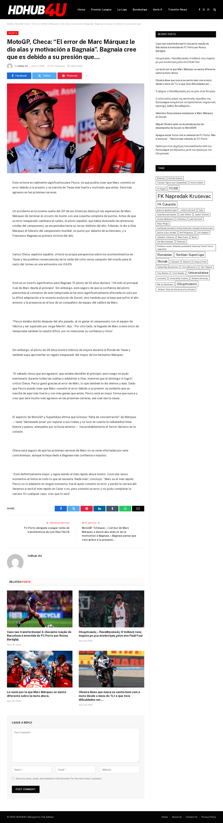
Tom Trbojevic (206, 267)
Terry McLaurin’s (189, 267)
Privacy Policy (208, 817)
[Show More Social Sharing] (86, 75)
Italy (201, 210)
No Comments (58, 66)
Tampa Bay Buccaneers (167, 267)
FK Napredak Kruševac (184, 196)
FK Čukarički (166, 204)
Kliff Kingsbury (186, 233)
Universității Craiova (179, 278)
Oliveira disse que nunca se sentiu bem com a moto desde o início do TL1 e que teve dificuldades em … (109, 695)
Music (194, 237)
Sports (12, 33)
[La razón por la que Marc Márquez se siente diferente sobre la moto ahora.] (39, 669)
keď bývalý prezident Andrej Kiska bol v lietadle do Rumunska (185, 228)
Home (81, 9)
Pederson (181, 242)
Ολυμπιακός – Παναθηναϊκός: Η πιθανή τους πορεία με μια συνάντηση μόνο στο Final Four (111, 633)
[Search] (214, 10)
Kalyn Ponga (163, 224)
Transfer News (177, 9)
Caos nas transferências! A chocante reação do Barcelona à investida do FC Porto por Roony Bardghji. (39, 635)
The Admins (47, 817)
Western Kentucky (199, 278)
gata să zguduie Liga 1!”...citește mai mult (176, 210)
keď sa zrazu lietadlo (166, 233)
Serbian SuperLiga (190, 255)
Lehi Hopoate (203, 233)
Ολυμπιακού (187, 284)
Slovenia (187, 262)
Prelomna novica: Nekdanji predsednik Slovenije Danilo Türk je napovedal (185, 247)
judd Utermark (195, 219)
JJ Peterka (181, 219)
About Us (177, 817)
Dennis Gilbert (196, 183)
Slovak (162, 261)
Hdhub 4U (22, 66)
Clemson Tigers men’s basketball (172, 183)
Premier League (101, 9)
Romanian (164, 255)
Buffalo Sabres (175, 178)
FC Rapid (161, 189)
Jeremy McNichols (165, 219)
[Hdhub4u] (38, 9)
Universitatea (198, 273)
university (161, 278)
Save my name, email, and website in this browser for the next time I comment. (59, 778)
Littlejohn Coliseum (165, 237)
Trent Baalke (178, 273)
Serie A (157, 9)
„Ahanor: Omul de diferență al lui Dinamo (176, 289)
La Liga (122, 9)
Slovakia (175, 262)
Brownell (161, 178)
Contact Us (191, 817)
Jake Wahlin (185, 215)
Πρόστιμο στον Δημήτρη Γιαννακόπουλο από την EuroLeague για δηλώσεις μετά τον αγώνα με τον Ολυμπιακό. (184, 150)
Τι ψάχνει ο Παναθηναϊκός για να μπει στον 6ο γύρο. (186, 91)
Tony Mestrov (163, 273)
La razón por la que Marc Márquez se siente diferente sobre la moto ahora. (36, 694)
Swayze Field (200, 262)
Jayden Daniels (202, 215)
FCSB (173, 188)
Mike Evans (183, 237)
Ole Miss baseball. (165, 242)
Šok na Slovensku (165, 284)
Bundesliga (140, 9)
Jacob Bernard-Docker (166, 215)
